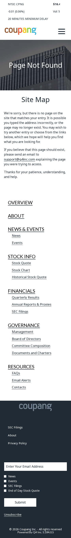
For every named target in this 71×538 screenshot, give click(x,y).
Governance (24, 325)
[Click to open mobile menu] (61, 31)
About (16, 216)
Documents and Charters (31, 353)
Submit (20, 502)
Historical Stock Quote (29, 277)
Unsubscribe (12, 514)
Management (22, 331)
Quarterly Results (25, 297)
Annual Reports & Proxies (31, 304)
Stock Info (22, 256)
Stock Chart (21, 270)
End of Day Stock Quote (24, 490)
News (16, 235)
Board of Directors (26, 338)
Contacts (19, 387)
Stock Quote (21, 263)
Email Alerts (21, 380)
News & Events (26, 229)
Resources (21, 366)
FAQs (16, 373)
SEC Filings (20, 311)
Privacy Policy (22, 443)
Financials (21, 291)
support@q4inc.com (19, 159)
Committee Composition (31, 345)
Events (17, 242)
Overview (20, 202)
